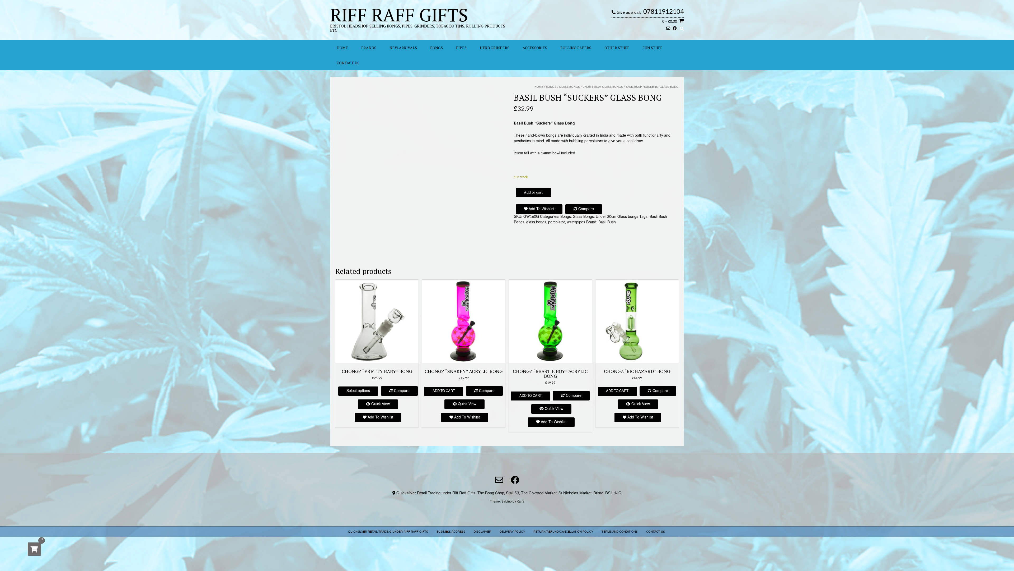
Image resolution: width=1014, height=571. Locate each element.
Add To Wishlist (541, 209)
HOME (342, 47)
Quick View (380, 404)
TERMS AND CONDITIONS (620, 531)
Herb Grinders (494, 47)
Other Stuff (616, 47)
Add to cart (533, 192)
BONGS (436, 47)
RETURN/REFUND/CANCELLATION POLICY (563, 531)
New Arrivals (403, 47)
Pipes (461, 47)
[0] (34, 549)
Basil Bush (607, 222)
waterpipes (576, 222)
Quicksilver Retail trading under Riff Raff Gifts (388, 531)
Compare (585, 209)
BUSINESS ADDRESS (450, 531)
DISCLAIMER (482, 531)
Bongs (551, 86)
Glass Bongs (569, 86)
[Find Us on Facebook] (675, 29)
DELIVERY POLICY (512, 531)
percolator (556, 222)
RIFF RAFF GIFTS (399, 14)
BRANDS (368, 47)
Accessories (535, 47)
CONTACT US (348, 62)
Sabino (506, 501)
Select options (358, 391)
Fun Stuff (652, 47)
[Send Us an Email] (668, 29)
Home (538, 86)
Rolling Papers (575, 47)
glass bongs (536, 222)
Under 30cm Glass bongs (603, 86)
